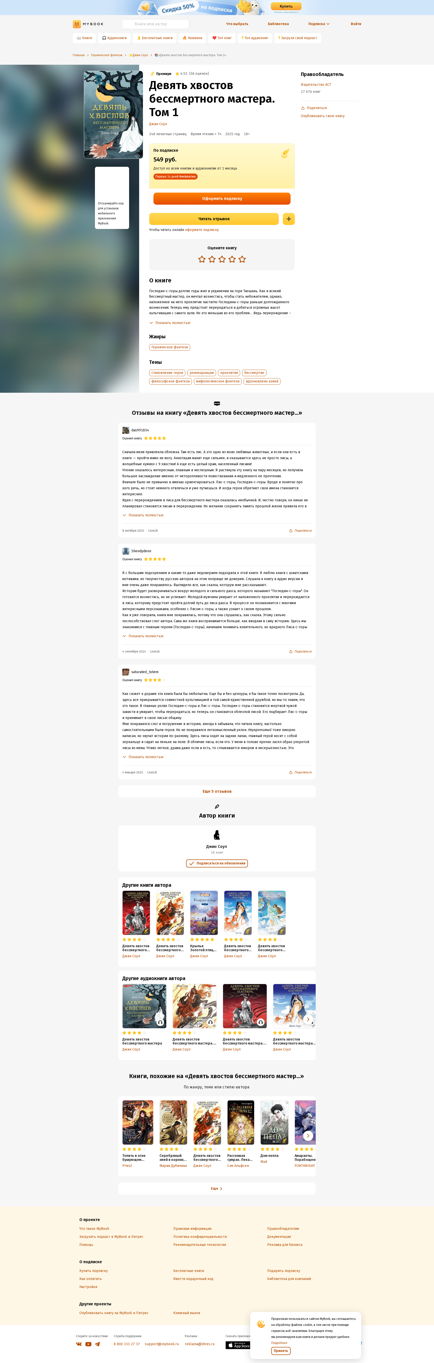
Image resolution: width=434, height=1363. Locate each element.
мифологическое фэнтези (217, 381)
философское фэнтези (170, 381)
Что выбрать (237, 24)
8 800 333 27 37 (127, 1344)
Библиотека (278, 24)
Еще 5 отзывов (217, 791)
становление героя (167, 373)
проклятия (229, 373)
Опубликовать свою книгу (323, 116)
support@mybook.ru (162, 1344)
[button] (308, 1019)
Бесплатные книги (157, 38)
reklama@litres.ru (199, 1344)
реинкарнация (202, 373)
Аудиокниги (117, 38)
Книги (87, 38)
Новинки (195, 38)
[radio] (202, 259)
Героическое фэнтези (169, 347)
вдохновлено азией (262, 381)
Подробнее (279, 1343)
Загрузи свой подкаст (299, 38)
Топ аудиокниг (256, 38)
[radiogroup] (222, 259)
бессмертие (254, 373)
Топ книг (225, 38)
